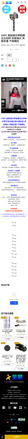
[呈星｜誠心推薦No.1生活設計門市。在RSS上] (25, 408)
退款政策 (19, 431)
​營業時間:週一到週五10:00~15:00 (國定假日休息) (14, 398)
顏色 (2, 55)
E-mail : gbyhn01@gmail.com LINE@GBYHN (14, 394)
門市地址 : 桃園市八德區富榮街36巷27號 (14, 396)
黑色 (9, 55)
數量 (2, 59)
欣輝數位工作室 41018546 (14, 390)
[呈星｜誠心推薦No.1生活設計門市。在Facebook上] (4, 409)
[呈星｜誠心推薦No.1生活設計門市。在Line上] (20, 409)
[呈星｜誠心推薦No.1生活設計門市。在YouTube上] (15, 409)
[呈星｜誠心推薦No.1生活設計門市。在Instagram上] (9, 409)
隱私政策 (14, 431)
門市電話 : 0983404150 (14, 392)
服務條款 (8, 431)
